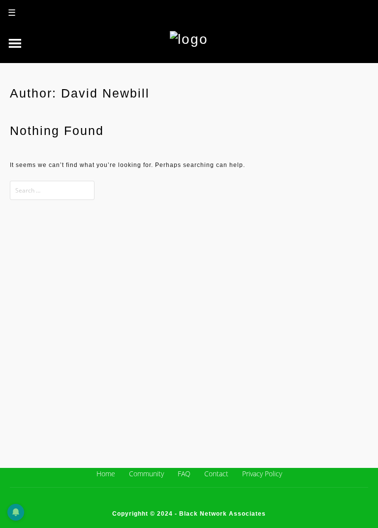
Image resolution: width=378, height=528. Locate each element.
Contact (216, 473)
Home (105, 473)
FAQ (184, 473)
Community (146, 473)
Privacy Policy (262, 473)
